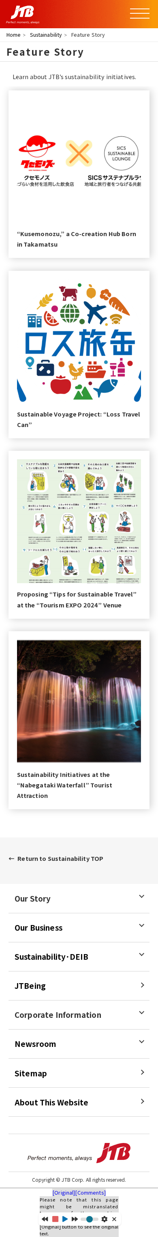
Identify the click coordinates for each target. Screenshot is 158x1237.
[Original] (63, 1192)
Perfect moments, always (79, 1153)
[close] (115, 1219)
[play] (65, 1219)
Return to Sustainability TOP (60, 858)
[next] (75, 1218)
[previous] (45, 1218)
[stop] (55, 1219)
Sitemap (31, 1073)
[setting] (104, 1219)
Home (13, 34)
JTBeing (30, 985)
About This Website (51, 1102)
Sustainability (46, 34)
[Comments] (90, 1192)
